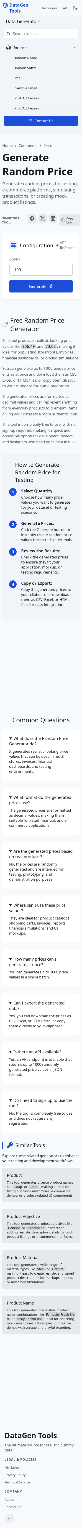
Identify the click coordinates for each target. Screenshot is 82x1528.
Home (7, 145)
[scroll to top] (9, 1518)
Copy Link (69, 220)
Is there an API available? (37, 1052)
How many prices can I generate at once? (32, 961)
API (65, 8)
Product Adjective (40, 1226)
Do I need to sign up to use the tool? (40, 1103)
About (9, 1499)
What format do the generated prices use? (40, 800)
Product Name (41, 1315)
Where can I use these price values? (37, 907)
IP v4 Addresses (26, 98)
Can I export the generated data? (37, 1005)
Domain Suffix (24, 68)
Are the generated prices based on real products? (41, 853)
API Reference (68, 245)
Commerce (28, 145)
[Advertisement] (41, 665)
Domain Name (25, 58)
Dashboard (49, 8)
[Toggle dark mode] (75, 8)
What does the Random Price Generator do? (38, 741)
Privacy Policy (15, 1475)
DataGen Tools (18, 8)
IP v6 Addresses (26, 108)
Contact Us (44, 120)
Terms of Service (17, 1482)
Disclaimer (13, 1467)
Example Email (25, 88)
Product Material (40, 1269)
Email (17, 78)
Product (40, 1185)
